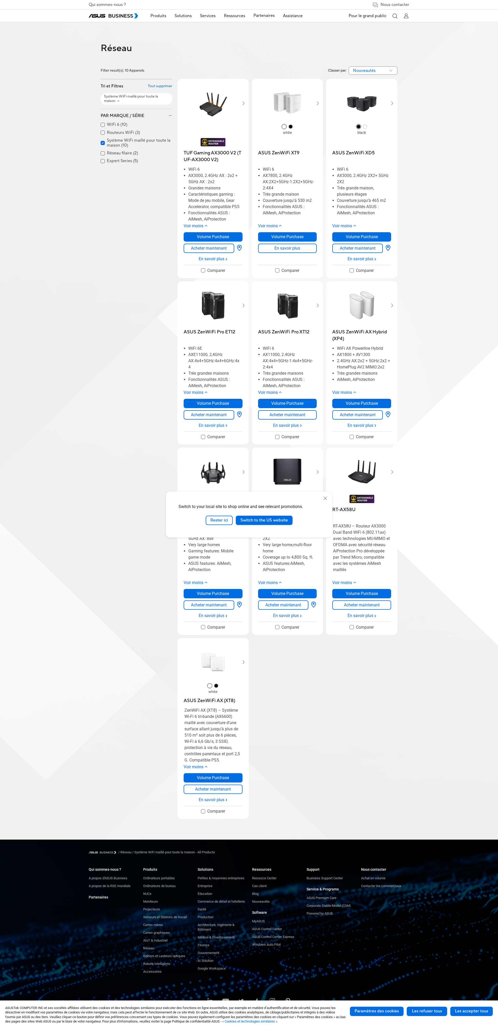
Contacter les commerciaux (381, 886)
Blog (255, 894)
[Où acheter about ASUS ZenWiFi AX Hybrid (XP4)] (388, 415)
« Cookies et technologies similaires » (249, 1021)
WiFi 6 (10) (117, 124)
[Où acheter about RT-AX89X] (239, 605)
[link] (209, 248)
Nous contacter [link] (395, 4)
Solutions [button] (183, 15)
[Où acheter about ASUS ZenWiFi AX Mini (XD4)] (313, 605)
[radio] (284, 127)
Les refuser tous (427, 1011)
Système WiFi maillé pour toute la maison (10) (138, 143)
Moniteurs (150, 901)
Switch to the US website (264, 520)
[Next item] (240, 103)
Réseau (148, 948)
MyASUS (258, 921)
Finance (203, 945)
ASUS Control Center (267, 929)
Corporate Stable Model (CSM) (329, 906)
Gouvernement (208, 953)
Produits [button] (158, 15)
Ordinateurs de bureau (159, 886)
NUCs (147, 894)
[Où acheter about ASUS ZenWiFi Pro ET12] (239, 415)
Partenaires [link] (264, 15)
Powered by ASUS (320, 913)
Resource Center (264, 878)
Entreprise (205, 886)
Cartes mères (153, 925)
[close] (325, 498)
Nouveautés (261, 901)
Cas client (259, 886)
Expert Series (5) (122, 161)
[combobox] (373, 70)
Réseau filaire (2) (122, 153)
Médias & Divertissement (216, 937)
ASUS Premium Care (321, 898)
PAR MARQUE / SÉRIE (122, 115)
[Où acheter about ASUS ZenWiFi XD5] (388, 248)
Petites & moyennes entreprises (221, 878)
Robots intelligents (156, 964)
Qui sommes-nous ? (107, 4)
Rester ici (219, 520)
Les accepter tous (471, 1011)
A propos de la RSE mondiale (109, 886)
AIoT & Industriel (155, 940)
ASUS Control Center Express (273, 937)
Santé (202, 909)
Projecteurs (151, 909)
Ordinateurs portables (159, 878)
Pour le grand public (367, 15)
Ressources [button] (234, 15)
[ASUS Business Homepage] (113, 16)
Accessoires (152, 971)
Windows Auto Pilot (266, 944)
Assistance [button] (293, 15)
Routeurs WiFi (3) (123, 132)
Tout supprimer (160, 86)
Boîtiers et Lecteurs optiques (164, 956)
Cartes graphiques (156, 933)
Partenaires (98, 897)
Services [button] (208, 15)
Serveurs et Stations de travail (165, 917)
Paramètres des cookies (377, 1011)
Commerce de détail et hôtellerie (221, 901)
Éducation (205, 894)
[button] (395, 16)
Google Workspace (212, 968)
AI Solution (205, 961)
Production (205, 917)
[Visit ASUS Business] (103, 852)
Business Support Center (325, 878)
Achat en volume (373, 878)
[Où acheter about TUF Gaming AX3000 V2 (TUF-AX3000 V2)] (239, 248)
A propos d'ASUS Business (108, 878)
